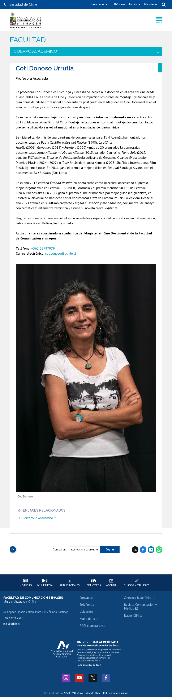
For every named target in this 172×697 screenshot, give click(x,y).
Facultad (28, 40)
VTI (74, 692)
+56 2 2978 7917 (13, 618)
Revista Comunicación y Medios (140, 606)
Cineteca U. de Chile (137, 597)
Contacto (86, 597)
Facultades (97, 4)
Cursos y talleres (136, 585)
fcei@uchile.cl (11, 624)
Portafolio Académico (37, 518)
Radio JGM (131, 615)
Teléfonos (86, 604)
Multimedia (45, 585)
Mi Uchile (134, 4)
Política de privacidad (115, 692)
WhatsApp (159, 549)
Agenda (111, 585)
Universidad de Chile (89, 692)
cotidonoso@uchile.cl (60, 253)
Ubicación (86, 611)
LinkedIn (151, 549)
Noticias (26, 585)
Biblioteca (94, 585)
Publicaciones (69, 585)
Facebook (143, 549)
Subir (13, 548)
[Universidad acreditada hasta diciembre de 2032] (86, 653)
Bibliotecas (150, 4)
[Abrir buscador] (163, 4)
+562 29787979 (43, 248)
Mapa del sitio (89, 618)
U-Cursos (119, 4)
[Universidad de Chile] (20, 3)
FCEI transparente (92, 625)
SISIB (67, 692)
